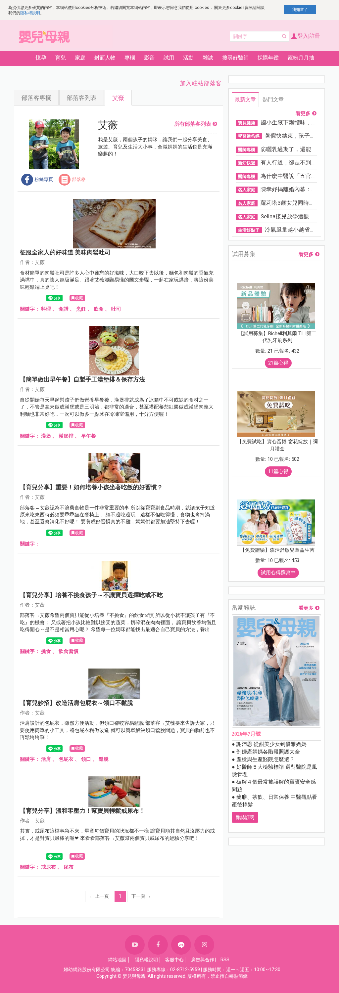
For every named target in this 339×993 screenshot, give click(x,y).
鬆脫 (104, 759)
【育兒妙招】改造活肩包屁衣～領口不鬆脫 (76, 702)
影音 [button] (149, 58)
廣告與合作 (202, 959)
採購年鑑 (268, 58)
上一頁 (99, 896)
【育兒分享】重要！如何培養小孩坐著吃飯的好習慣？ (91, 487)
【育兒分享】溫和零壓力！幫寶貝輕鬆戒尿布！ (82, 810)
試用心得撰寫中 (278, 573)
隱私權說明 (30, 13)
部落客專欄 (36, 97)
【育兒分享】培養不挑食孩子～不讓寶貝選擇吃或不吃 (91, 594)
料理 (46, 309)
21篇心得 (278, 363)
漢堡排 (66, 436)
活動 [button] (188, 58)
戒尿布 (48, 867)
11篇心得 (278, 471)
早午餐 (88, 436)
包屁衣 (66, 759)
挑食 (46, 651)
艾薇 (118, 97)
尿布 (68, 867)
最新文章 (245, 99)
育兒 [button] (60, 58)
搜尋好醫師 (235, 58)
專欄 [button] (129, 58)
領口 (86, 759)
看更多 (303, 113)
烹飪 (81, 309)
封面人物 (105, 58)
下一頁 (141, 896)
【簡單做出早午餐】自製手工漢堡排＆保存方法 (82, 379)
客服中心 (174, 959)
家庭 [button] (80, 58)
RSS (224, 959)
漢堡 (46, 436)
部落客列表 (82, 97)
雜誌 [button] (208, 58)
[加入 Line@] (181, 945)
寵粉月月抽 (301, 58)
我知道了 (300, 9)
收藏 (79, 298)
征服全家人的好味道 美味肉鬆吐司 (65, 252)
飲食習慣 (68, 651)
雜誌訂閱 (245, 817)
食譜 (64, 309)
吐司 (116, 309)
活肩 (46, 759)
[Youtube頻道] (135, 945)
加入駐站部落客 (200, 83)
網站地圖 (117, 959)
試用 (169, 58)
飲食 (99, 309)
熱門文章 (273, 99)
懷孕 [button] (41, 58)
